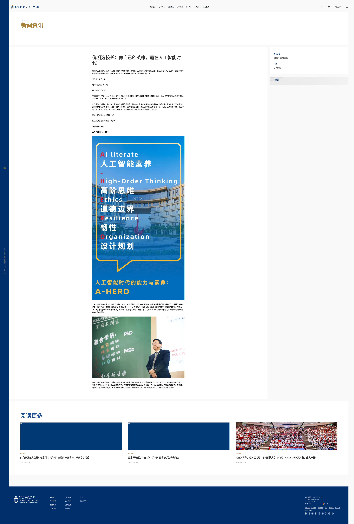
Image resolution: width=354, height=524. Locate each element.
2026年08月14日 (133, 462)
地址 (326, 508)
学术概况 (162, 7)
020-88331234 (311, 501)
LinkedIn (322, 513)
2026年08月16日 (25, 462)
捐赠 (81, 497)
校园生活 (171, 7)
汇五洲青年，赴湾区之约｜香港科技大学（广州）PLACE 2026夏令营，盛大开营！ (276, 457)
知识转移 (188, 7)
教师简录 (68, 505)
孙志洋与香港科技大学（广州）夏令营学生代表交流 (153, 457)
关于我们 (153, 7)
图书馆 (67, 508)
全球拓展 (206, 7)
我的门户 (338, 7)
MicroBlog (309, 513)
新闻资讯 (197, 7)
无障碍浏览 (320, 508)
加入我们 (68, 501)
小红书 (329, 513)
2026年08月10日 (241, 462)
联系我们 (331, 508)
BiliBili (332, 513)
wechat (306, 513)
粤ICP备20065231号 (329, 504)
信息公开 (307, 508)
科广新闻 (22, 453)
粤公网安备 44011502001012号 (313, 504)
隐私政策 (337, 508)
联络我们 (83, 501)
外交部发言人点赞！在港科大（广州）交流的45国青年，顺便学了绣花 (54, 457)
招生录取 (53, 505)
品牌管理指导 (308, 510)
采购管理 (313, 508)
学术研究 (180, 7)
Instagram (319, 513)
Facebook (312, 513)
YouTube (316, 513)
